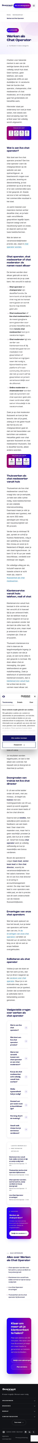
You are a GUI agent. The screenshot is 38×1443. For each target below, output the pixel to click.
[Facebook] (25, 1432)
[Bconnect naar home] (7, 6)
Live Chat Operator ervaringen (19, 1198)
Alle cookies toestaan (19, 738)
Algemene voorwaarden (6, 1438)
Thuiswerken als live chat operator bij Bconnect (19, 1173)
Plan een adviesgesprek (22, 5)
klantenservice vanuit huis (18, 681)
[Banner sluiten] (35, 696)
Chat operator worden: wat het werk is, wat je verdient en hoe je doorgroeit (18, 1185)
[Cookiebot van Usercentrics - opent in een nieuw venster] (22, 696)
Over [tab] (31, 702)
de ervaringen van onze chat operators (18, 933)
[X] (33, 1432)
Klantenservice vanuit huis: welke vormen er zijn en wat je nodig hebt (18, 1161)
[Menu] (34, 6)
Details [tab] (19, 702)
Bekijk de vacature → (19, 1233)
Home (9, 15)
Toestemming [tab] (7, 702)
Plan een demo (22, 1367)
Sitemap (33, 1437)
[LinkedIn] (29, 1432)
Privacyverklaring (22, 1437)
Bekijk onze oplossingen (22, 1360)
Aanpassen (18, 745)
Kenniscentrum (18, 15)
